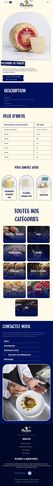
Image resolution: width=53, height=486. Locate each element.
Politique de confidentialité (21, 479)
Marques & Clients (26, 447)
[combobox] (5, 354)
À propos (26, 450)
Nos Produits (26, 443)
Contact (26, 453)
